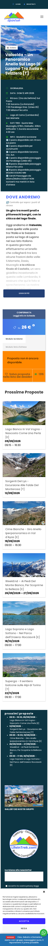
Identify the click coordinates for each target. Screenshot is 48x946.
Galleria (13, 48)
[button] (44, 891)
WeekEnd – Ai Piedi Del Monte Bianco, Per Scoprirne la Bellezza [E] (24, 585)
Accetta (24, 921)
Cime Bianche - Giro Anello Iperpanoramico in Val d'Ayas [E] (23, 533)
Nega (24, 928)
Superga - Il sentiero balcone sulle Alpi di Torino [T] (23, 685)
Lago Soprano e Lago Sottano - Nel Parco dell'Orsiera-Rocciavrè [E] (22, 633)
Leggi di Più (24, 293)
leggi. (36, 885)
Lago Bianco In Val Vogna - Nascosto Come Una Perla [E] (23, 433)
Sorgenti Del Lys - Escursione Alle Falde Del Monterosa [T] (22, 485)
